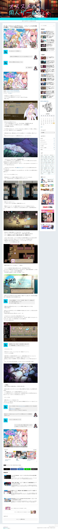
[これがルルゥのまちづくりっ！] (32, 455)
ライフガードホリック (8, 459)
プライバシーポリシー (52, 526)
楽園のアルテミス (20, 167)
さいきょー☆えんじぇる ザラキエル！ (13, 91)
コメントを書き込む (20, 519)
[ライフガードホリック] (10, 455)
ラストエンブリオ (22, 406)
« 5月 (41, 126)
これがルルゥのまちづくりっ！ (31, 459)
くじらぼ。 (10, 93)
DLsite (35, 449)
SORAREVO (17, 460)
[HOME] (21, 455)
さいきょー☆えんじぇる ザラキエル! (13, 90)
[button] (34, 469)
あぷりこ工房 (28, 460)
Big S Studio (6, 460)
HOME (17, 459)
